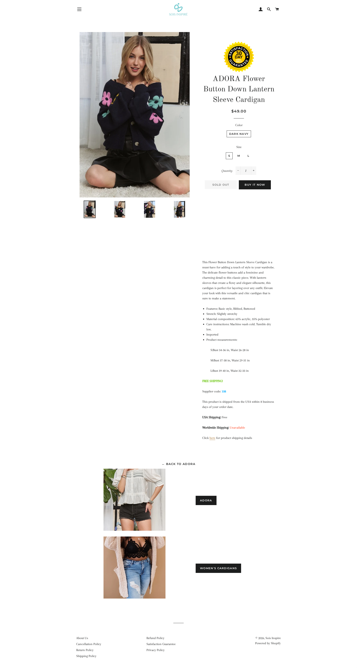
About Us (82, 638)
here (212, 438)
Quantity (227, 171)
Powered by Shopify (268, 643)
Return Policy (85, 650)
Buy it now (255, 184)
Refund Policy (155, 638)
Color (239, 125)
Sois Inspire (273, 638)
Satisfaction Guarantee (161, 644)
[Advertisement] (239, 222)
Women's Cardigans (218, 568)
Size (239, 147)
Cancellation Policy (88, 644)
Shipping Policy (86, 656)
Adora (206, 500)
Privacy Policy (155, 650)
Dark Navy (239, 133)
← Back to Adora (178, 464)
